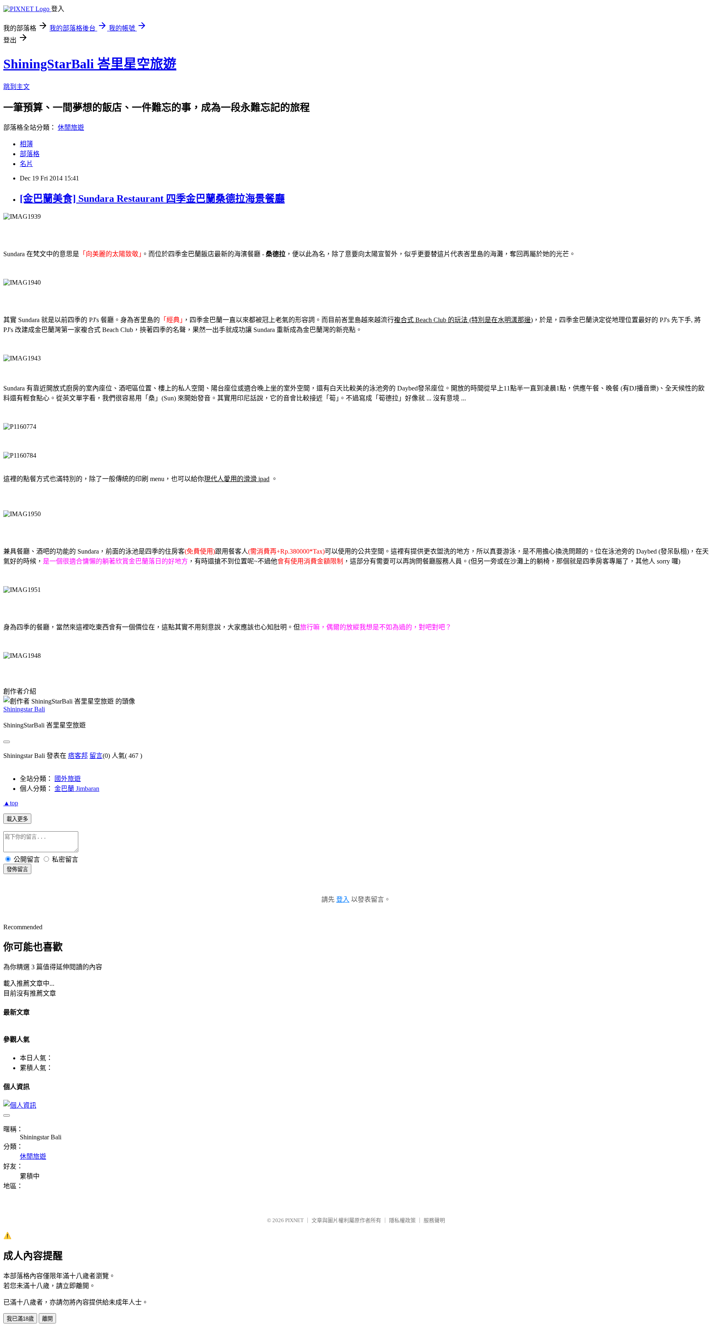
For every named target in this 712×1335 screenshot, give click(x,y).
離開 (47, 1319)
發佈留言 (17, 869)
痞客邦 (78, 755)
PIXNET (294, 1220)
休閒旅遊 (71, 127)
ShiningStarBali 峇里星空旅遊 (89, 63)
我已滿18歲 (20, 1319)
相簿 (26, 143)
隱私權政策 (402, 1220)
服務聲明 (434, 1220)
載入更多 (17, 819)
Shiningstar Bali (24, 709)
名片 (26, 163)
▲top (10, 803)
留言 (96, 755)
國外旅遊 (67, 778)
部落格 (30, 153)
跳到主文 (16, 86)
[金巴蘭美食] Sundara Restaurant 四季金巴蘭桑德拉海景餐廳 (152, 198)
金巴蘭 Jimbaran (76, 788)
